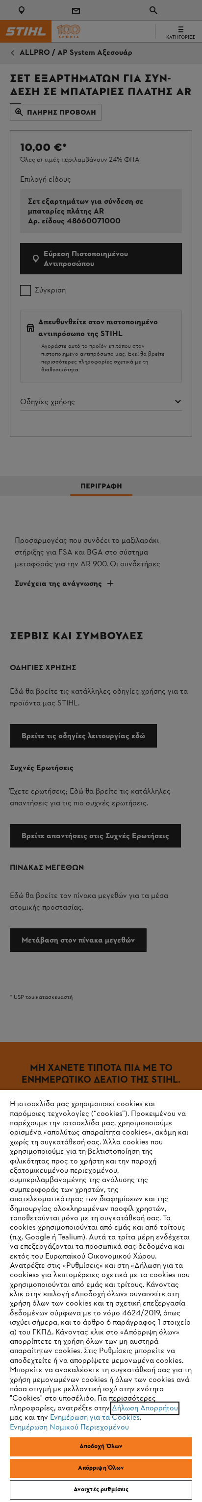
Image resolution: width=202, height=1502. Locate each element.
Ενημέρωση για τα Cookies (95, 1417)
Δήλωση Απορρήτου (145, 1408)
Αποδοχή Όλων (101, 1446)
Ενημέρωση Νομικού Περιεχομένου (69, 1427)
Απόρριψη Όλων (101, 1468)
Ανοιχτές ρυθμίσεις (101, 1489)
